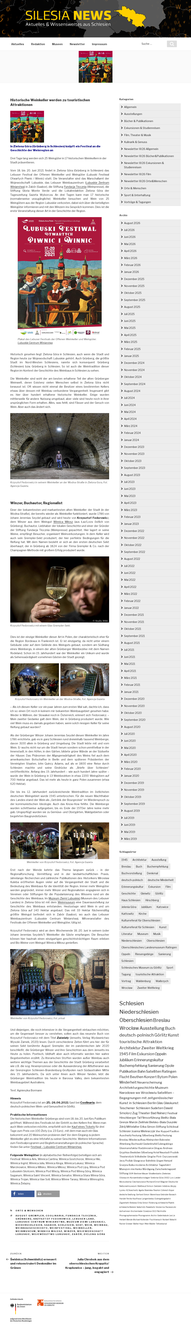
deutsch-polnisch (132, 880)
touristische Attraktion (150, 974)
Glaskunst (171, 1103)
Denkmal (152, 873)
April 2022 (130, 586)
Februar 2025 (132, 349)
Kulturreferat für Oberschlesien (140, 920)
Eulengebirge (165, 1143)
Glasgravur (139, 1160)
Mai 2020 (130, 747)
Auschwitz (125, 1135)
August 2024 (132, 390)
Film (168, 886)
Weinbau (101, 1225)
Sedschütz (141, 1207)
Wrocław (126, 987)
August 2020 (132, 726)
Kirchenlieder (137, 1211)
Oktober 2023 (132, 460)
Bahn (141, 1071)
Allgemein (130, 107)
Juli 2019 (129, 817)
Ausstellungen (133, 113)
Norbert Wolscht (169, 1219)
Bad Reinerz (159, 1113)
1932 (166, 1177)
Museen (57, 44)
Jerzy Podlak (126, 1160)
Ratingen (169, 1071)
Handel (122, 1198)
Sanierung (164, 954)
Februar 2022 (132, 600)
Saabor (50, 1225)
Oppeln (125, 954)
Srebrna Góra (157, 1177)
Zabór (77, 1234)
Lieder (177, 1177)
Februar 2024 (132, 432)
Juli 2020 (129, 733)
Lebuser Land (83, 1219)
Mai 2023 (129, 495)
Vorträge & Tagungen (137, 202)
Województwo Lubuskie (51, 1234)
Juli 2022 (129, 565)
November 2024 (134, 370)
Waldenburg (143, 981)
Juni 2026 (130, 236)
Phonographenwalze (128, 1215)
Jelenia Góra (128, 906)
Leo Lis (172, 1215)
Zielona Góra (94, 1234)
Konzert (150, 1077)
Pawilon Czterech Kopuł (163, 1190)
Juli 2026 (129, 230)
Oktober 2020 (133, 712)
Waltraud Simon (145, 1186)
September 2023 (134, 467)
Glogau (158, 1148)
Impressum (99, 44)
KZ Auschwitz (132, 1190)
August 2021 (132, 642)
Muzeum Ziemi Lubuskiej (64, 898)
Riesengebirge (144, 954)
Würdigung (148, 1169)
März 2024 (130, 425)
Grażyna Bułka (127, 1165)
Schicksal (172, 1126)
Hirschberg (152, 900)
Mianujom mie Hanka (130, 1169)
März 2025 (130, 341)
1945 (124, 859)
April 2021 (130, 670)
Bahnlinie (151, 1160)
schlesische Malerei (127, 1207)
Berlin (151, 1103)
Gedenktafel (150, 1143)
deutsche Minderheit (161, 880)
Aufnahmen (124, 1211)
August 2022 (132, 558)
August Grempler (29, 1215)
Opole (169, 1065)
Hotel (156, 1152)
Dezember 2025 (134, 279)
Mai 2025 (130, 327)
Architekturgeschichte (136, 1087)
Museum (142, 933)
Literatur (126, 933)
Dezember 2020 (134, 698)
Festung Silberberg (143, 1135)
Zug (135, 1113)
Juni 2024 (130, 405)
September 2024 (134, 384)
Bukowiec (164, 1139)
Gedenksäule (163, 1215)
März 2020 (130, 761)
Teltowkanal (161, 1224)
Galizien (158, 1186)
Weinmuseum (66, 902)
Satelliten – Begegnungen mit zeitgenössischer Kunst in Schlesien (146, 1098)
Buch (139, 866)
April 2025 (130, 335)
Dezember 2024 (134, 362)
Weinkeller (82, 1228)
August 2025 (132, 306)
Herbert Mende (125, 1219)
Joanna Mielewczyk (143, 1131)
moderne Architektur (146, 1165)
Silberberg (147, 1152)
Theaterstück (126, 1156)
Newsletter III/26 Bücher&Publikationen (149, 156)
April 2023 (130, 502)
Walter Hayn (138, 1224)
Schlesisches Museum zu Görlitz (141, 967)
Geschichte (128, 893)
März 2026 (130, 258)
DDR (131, 1173)
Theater (144, 1113)
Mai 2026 (130, 244)
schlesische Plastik (166, 1203)
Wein (88, 1225)
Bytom (162, 1077)
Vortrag (126, 981)
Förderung (153, 1203)
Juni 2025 (130, 320)
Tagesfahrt (165, 1165)
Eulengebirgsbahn (163, 1198)
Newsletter (77, 44)
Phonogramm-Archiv (147, 1215)
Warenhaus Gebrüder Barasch (163, 1194)
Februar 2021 (132, 684)
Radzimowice (145, 1148)
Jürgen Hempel (164, 1160)
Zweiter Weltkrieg (148, 987)
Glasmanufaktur (128, 1148)
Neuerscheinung (149, 1082)
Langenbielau (148, 1198)
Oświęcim (124, 1177)
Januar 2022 (131, 607)
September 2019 (134, 803)
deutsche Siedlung (127, 1194)
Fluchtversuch (155, 1219)
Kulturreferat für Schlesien (137, 927)
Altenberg (125, 1143)
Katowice (162, 906)
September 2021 (134, 635)
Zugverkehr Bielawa (128, 1203)
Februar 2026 (132, 265)
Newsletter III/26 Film (137, 174)
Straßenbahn (155, 1173)
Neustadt (165, 1152)
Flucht (124, 1077)
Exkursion (154, 886)
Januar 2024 (131, 440)
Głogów (151, 1156)
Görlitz (159, 893)
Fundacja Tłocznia (75, 186)
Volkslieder (140, 1156)
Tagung (126, 974)
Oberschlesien (156, 940)
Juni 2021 (129, 656)
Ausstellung (158, 859)
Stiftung (123, 1173)
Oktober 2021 (132, 628)
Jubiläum (146, 906)
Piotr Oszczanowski (167, 1156)
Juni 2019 (129, 824)
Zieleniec (166, 1173)
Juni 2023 (129, 488)
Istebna (166, 1186)
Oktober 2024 (133, 376)
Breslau (126, 866)
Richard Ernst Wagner (157, 1181)
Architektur (139, 859)
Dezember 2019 (134, 782)
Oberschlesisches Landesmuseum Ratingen (149, 947)
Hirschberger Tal (130, 1117)
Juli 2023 (129, 481)
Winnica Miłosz (63, 522)
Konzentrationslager (140, 1177)
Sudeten (157, 1108)
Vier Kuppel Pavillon (167, 1131)
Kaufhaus (137, 1198)
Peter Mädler (150, 1224)
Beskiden (135, 1152)
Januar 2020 (131, 775)
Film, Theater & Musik (137, 135)
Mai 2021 (129, 663)
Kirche (143, 913)
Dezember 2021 (134, 614)
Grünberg (23, 1219)
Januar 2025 (131, 355)
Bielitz (158, 1135)
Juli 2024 (129, 397)
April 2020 (130, 754)
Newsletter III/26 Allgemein (141, 148)
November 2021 (134, 621)
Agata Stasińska (146, 1190)
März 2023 (130, 510)
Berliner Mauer (141, 1173)
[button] (23, 1194)
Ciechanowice (139, 1181)
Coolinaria (55, 1215)
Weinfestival (60, 1228)
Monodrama (125, 1181)
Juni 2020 (130, 740)
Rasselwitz (150, 1207)
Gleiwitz (145, 893)
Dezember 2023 (134, 446)
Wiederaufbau (137, 1139)
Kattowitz (127, 913)
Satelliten (153, 1071)
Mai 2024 (130, 411)
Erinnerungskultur (132, 886)
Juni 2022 (129, 572)
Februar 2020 (132, 768)
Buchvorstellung (131, 873)
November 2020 (134, 705)
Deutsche (173, 1181)
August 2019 (132, 810)
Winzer (69, 1231)
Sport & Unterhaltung (137, 195)
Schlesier (125, 1131)
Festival (172, 1113)
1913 (154, 1211)
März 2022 (130, 593)
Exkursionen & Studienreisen (142, 128)
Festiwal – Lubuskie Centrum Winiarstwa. (56, 1147)
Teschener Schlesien (134, 1108)
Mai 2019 (129, 831)
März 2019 (130, 838)
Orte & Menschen (29, 1210)
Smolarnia (160, 1207)
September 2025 (134, 300)
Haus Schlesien (130, 900)
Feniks (129, 1198)
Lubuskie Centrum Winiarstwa (35, 342)
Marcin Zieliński (138, 1122)
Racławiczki (170, 1207)
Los (172, 1177)
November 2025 (134, 285)
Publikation (128, 1071)
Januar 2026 (131, 271)
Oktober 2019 (132, 796)
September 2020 (134, 719)
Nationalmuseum (128, 1186)
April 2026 (130, 250)
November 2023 (134, 453)
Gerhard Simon (142, 1194)
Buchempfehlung (157, 866)
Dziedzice (147, 1211)
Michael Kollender (141, 1219)
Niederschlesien (29, 1225)
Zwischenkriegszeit (165, 1169)
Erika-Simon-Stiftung (153, 1126)
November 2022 (134, 537)
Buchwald (137, 1143)
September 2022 (134, 551)
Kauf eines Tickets (83, 1126)
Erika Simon (142, 1203)
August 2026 (132, 223)
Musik (157, 933)
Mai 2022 (129, 579)
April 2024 (130, 418)
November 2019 (134, 789)
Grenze (124, 1122)
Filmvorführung (150, 1117)
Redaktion (38, 44)
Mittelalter (133, 1126)
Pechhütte (161, 1211)
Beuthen (136, 1077)
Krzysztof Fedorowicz (52, 1219)
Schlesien (66, 1225)
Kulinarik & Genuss (135, 142)
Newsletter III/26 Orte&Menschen (145, 181)
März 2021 (130, 677)
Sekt (79, 1225)
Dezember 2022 (134, 530)
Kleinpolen (152, 1139)
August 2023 (132, 475)
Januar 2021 (131, 691)
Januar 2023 (131, 523)
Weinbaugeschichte (31, 1228)
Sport (169, 967)
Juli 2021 (129, 649)
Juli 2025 (129, 314)
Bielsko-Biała (157, 1122)
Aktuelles (17, 44)
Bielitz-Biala (168, 1117)
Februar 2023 (132, 516)
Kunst (163, 927)
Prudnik (174, 1152)
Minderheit (128, 1082)
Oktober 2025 (133, 292)
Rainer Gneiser (125, 1224)
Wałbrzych (162, 981)
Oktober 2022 (132, 545)
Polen (172, 1077)
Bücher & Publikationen (138, 121)
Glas (160, 1103)
